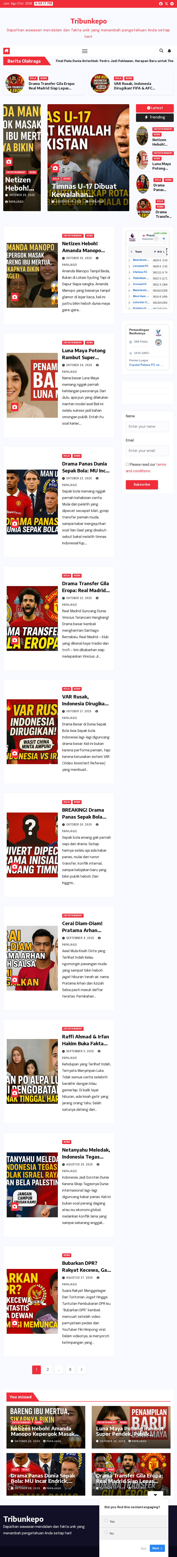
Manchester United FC (141, 290)
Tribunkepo (88, 21)
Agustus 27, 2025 (80, 1278)
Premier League (153, 235)
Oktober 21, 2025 (79, 711)
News (56, 78)
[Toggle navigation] (84, 51)
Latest (157, 108)
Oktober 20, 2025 (79, 825)
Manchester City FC (141, 259)
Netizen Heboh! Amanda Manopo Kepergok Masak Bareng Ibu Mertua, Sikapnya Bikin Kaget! (50, 90)
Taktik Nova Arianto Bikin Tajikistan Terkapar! (85, 194)
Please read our (146, 468)
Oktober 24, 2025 (79, 365)
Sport (67, 179)
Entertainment (39, 78)
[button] (161, 51)
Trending (157, 117)
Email (130, 440)
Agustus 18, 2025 (69, 202)
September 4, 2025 (80, 938)
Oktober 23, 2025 (79, 478)
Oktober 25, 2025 (22, 195)
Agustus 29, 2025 (80, 1164)
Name (130, 416)
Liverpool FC (141, 266)
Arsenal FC (140, 284)
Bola (56, 179)
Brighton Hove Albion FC (141, 308)
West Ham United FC (141, 296)
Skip (143, 1548)
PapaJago (16, 202)
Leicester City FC (141, 302)
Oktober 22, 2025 (79, 598)
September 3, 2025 (80, 1051)
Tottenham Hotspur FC (141, 278)
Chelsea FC (140, 272)
